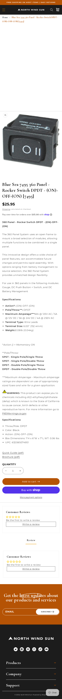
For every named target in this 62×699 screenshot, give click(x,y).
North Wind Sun (26, 695)
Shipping (6, 209)
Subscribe (46, 612)
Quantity (9, 464)
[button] (3, 9)
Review (31, 540)
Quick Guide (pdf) (13, 452)
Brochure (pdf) (11, 456)
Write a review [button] (31, 524)
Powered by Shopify (40, 695)
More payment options (31, 497)
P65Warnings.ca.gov (14, 413)
